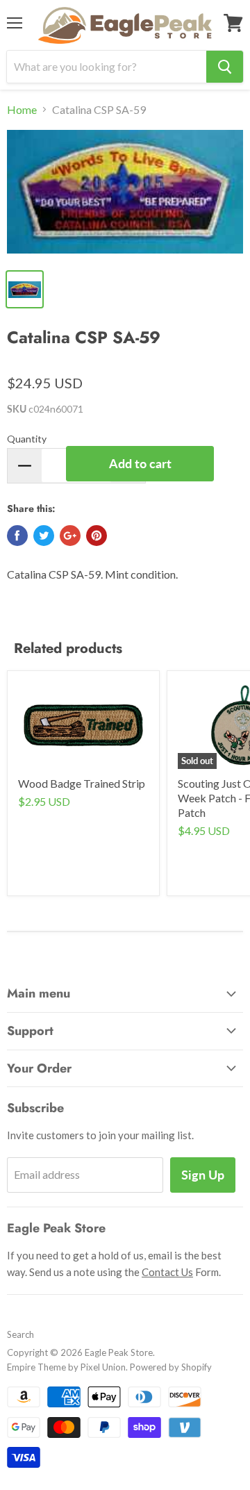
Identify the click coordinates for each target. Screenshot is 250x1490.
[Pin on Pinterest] (96, 535)
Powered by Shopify (171, 1367)
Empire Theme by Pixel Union (66, 1367)
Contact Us (167, 1272)
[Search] (224, 67)
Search (20, 1334)
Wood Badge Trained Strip (81, 783)
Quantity (27, 439)
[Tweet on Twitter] (43, 535)
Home (22, 110)
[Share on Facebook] (17, 535)
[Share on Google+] (70, 535)
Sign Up (202, 1174)
